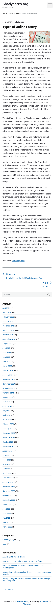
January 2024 (8, 428)
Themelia (26, 604)
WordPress (44, 601)
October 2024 (8, 388)
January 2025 (8, 375)
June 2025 (7, 353)
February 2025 (8, 370)
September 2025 (9, 339)
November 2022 (9, 491)
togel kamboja (8, 589)
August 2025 (8, 344)
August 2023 (8, 451)
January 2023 (8, 482)
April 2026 (6, 308)
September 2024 (9, 393)
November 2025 (9, 330)
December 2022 (9, 487)
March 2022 (7, 527)
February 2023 (8, 478)
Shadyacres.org (23, 601)
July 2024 (6, 402)
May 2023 (6, 464)
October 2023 (8, 442)
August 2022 (8, 504)
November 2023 (9, 437)
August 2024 (8, 397)
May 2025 (6, 357)
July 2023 (6, 455)
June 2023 (7, 460)
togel (4, 544)
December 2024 (9, 379)
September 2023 (9, 446)
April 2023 (6, 469)
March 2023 (7, 473)
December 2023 (9, 433)
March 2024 (7, 420)
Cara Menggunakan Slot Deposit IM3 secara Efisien (22, 561)
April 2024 (6, 415)
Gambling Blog (18, 260)
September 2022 (9, 500)
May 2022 (6, 518)
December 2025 (9, 326)
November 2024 (9, 384)
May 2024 (6, 411)
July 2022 (6, 509)
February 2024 (8, 424)
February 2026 (8, 317)
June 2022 (7, 513)
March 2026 (7, 312)
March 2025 (7, 366)
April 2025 (6, 361)
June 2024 (7, 406)
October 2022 (8, 496)
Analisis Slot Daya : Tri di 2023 (14, 557)
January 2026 (8, 321)
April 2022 (6, 522)
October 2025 (8, 335)
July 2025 (6, 348)
